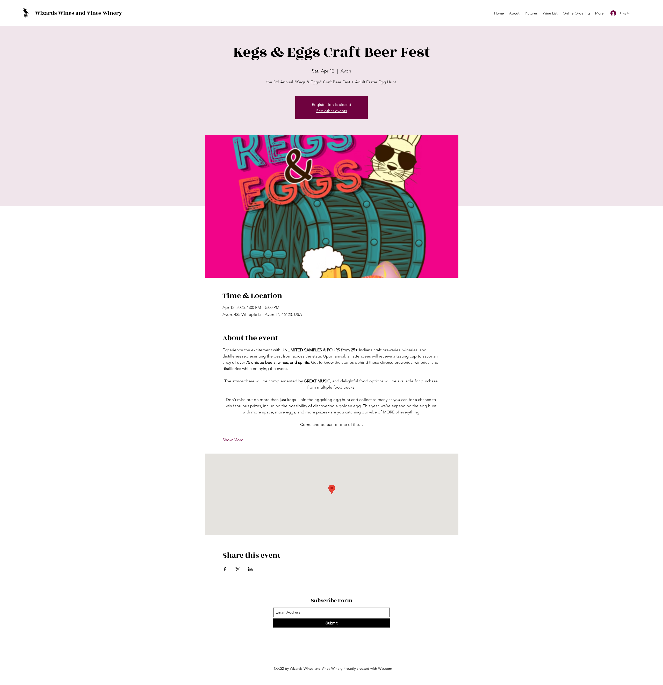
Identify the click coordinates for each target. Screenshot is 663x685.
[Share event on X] (237, 569)
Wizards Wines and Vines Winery (78, 13)
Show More (232, 439)
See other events (331, 110)
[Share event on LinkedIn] (250, 569)
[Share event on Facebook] (224, 569)
